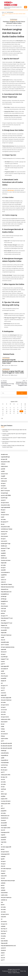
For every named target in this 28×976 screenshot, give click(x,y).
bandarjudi (19, 25)
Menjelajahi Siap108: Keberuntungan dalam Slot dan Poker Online (13, 361)
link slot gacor (11, 190)
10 (3, 409)
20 (14, 411)
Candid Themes (16, 972)
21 (17, 411)
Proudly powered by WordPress (9, 971)
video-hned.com (10, 4)
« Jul (2, 418)
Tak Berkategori (13, 19)
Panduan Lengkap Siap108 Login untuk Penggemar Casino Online (13, 372)
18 (6, 411)
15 (21, 409)
